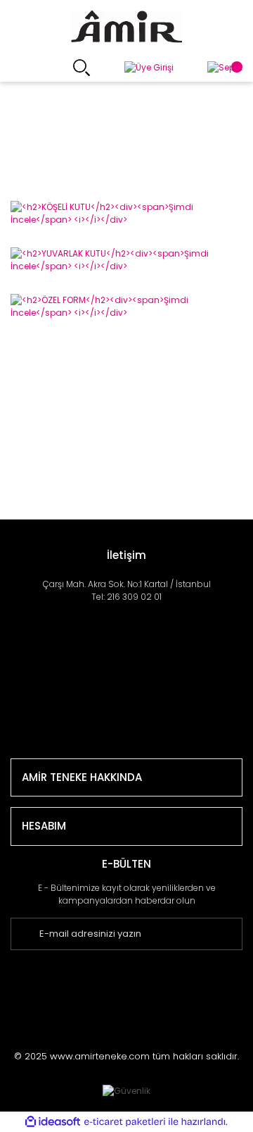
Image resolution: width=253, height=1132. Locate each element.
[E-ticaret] (125, 1122)
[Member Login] (149, 68)
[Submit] (248, 933)
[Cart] (224, 68)
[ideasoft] (53, 1121)
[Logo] (126, 27)
